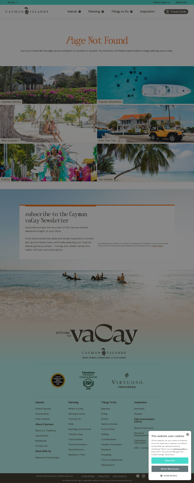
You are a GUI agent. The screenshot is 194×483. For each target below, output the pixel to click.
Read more (169, 454)
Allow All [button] (170, 460)
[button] (169, 475)
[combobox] (187, 434)
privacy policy (180, 449)
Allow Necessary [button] (170, 469)
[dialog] (170, 455)
